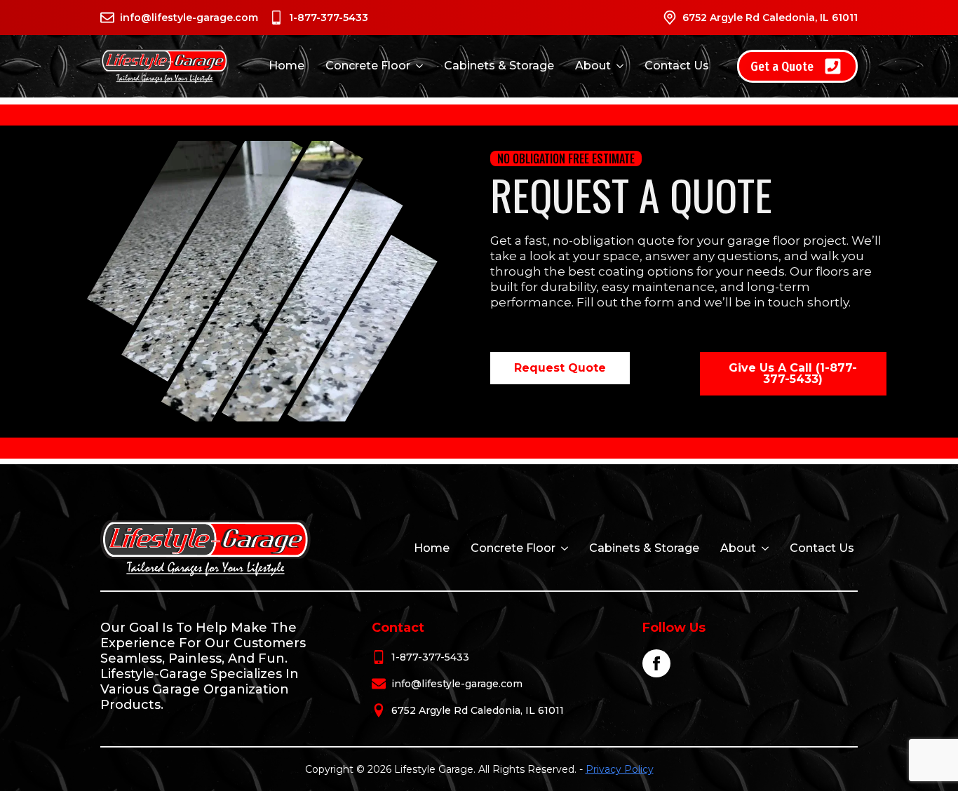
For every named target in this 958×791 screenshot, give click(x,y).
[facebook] (656, 663)
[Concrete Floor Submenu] (418, 66)
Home (286, 65)
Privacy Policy (620, 769)
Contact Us (677, 65)
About (593, 65)
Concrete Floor (367, 65)
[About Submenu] (619, 66)
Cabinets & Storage (499, 65)
